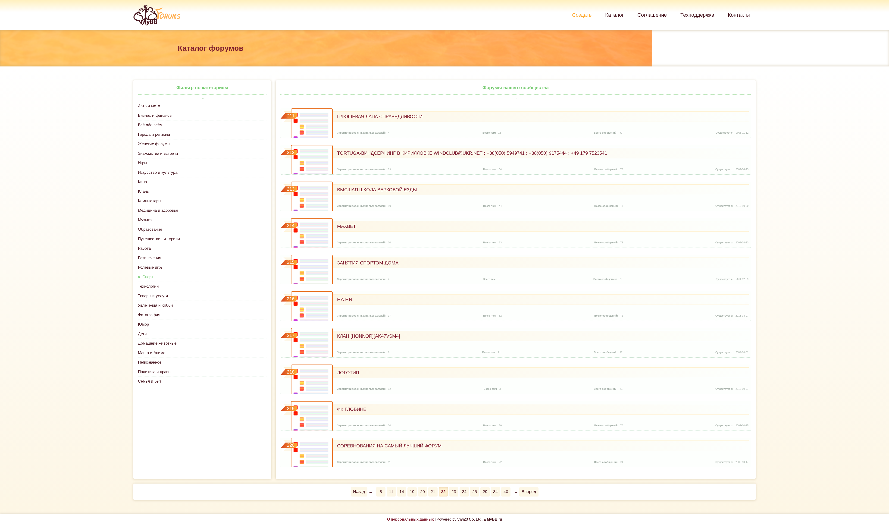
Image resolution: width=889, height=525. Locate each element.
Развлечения (149, 258)
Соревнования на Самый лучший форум (389, 445)
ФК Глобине (351, 409)
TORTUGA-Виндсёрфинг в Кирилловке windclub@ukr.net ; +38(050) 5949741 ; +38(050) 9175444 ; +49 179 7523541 (472, 153)
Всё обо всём (150, 125)
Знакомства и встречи (158, 153)
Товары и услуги (153, 296)
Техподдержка (697, 15)
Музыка (145, 220)
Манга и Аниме (151, 353)
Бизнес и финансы (155, 115)
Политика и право (154, 372)
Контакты (739, 15)
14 (401, 491)
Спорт (147, 277)
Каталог (614, 15)
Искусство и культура (157, 172)
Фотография (149, 315)
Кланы (144, 191)
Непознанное (149, 362)
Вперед (529, 491)
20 (422, 491)
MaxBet (346, 226)
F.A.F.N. (345, 299)
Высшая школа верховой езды (377, 189)
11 (391, 491)
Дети (142, 334)
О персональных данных (410, 519)
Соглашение (652, 15)
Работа (144, 248)
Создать (582, 15)
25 (474, 491)
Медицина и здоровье (158, 210)
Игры (142, 163)
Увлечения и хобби (155, 305)
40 (506, 491)
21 (433, 491)
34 (495, 491)
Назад (359, 491)
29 (485, 491)
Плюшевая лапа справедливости (380, 116)
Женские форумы (154, 144)
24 (464, 491)
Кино (142, 182)
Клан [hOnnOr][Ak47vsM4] (368, 336)
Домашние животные (157, 343)
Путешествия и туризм (159, 239)
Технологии (148, 286)
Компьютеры (149, 201)
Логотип (348, 372)
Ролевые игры (150, 267)
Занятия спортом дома (367, 262)
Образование (150, 229)
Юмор (143, 324)
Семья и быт (149, 381)
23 (453, 491)
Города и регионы (154, 134)
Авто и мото (149, 106)
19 (412, 491)
